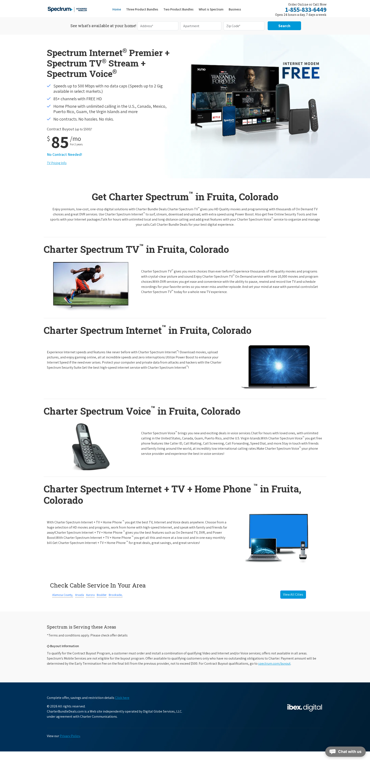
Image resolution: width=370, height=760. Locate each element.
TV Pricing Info (57, 163)
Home (116, 9)
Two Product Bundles (178, 9)
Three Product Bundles (143, 9)
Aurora (90, 595)
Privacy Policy (70, 736)
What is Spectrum (211, 9)
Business (235, 9)
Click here (122, 697)
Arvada (79, 595)
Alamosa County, (62, 595)
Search (284, 25)
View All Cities (293, 594)
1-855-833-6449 (306, 9)
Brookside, (115, 595)
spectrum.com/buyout (274, 663)
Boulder (102, 595)
